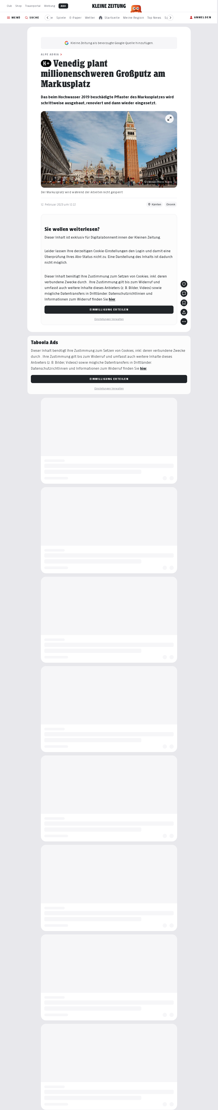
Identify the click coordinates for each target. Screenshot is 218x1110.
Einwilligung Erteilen (109, 309)
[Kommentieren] (184, 293)
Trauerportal (32, 5)
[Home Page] (109, 6)
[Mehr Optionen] (184, 321)
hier (112, 299)
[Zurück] (48, 18)
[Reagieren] (184, 284)
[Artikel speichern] (184, 302)
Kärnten (156, 204)
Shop (18, 5)
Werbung (49, 5)
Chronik (170, 204)
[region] (109, 17)
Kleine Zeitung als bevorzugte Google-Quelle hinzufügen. (111, 42)
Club (9, 5)
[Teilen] (184, 312)
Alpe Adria (50, 54)
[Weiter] (170, 18)
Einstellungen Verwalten (109, 319)
